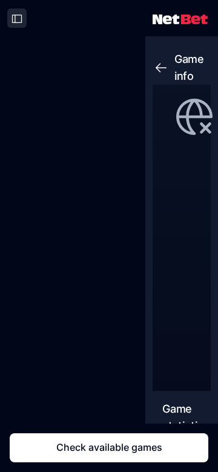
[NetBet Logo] (180, 18)
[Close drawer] (17, 18)
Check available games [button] (109, 447)
